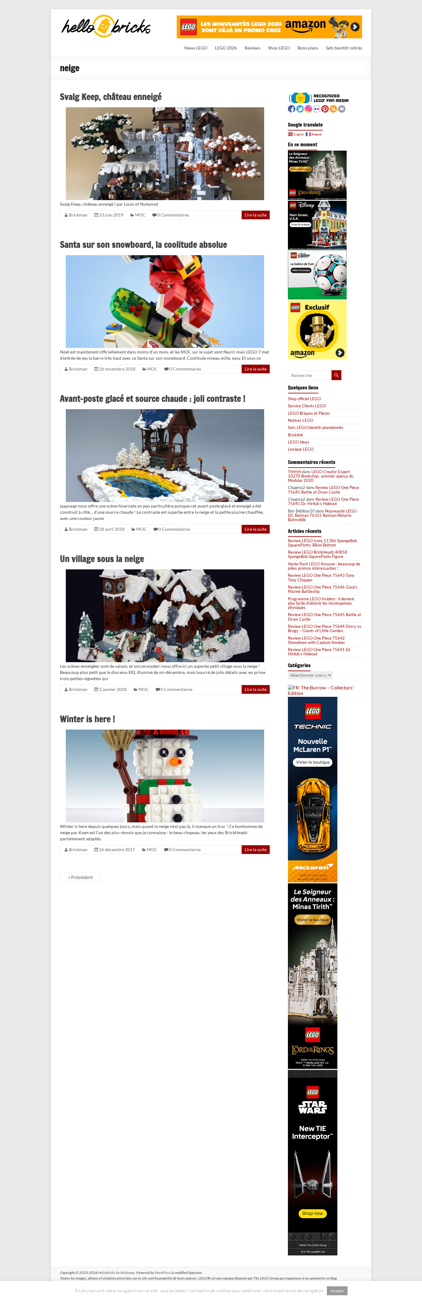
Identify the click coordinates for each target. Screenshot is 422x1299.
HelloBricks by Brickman (116, 1272)
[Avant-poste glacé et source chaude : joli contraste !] (165, 411)
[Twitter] (300, 108)
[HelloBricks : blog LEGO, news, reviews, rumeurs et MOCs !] (106, 16)
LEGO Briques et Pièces (309, 413)
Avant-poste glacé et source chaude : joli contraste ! (152, 398)
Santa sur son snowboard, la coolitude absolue (143, 244)
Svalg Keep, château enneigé (111, 96)
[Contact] (341, 108)
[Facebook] (291, 108)
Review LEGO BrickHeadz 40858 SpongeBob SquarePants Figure (317, 554)
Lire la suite (256, 214)
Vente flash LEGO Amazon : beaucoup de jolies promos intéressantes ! (324, 566)
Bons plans (308, 47)
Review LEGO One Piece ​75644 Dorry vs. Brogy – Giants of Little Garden (325, 628)
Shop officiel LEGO (304, 398)
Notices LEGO (300, 420)
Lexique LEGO (301, 449)
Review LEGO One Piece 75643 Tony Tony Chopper (321, 577)
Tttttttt (294, 471)
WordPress (163, 1272)
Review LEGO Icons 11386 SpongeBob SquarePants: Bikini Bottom (322, 542)
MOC (140, 214)
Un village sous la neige (102, 558)
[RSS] (333, 108)
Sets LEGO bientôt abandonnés (315, 427)
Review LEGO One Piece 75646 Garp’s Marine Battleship (322, 589)
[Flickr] (316, 108)
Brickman (78, 214)
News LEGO (195, 47)
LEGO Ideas (298, 441)
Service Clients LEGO (307, 405)
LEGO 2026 (226, 47)
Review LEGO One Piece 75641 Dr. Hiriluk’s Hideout (323, 501)
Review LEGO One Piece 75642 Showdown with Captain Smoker (316, 640)
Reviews (252, 47)
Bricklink (295, 434)
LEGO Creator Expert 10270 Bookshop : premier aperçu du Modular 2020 (320, 476)
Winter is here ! (87, 719)
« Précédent (80, 877)
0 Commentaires (173, 214)
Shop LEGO (279, 47)
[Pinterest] (325, 108)
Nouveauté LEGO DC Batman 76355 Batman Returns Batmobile (322, 515)
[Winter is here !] (165, 732)
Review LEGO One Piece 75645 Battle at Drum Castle (323, 489)
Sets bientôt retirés (344, 47)
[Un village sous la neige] (165, 572)
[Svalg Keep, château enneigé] (165, 110)
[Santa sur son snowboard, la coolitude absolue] (165, 257)
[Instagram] (308, 108)
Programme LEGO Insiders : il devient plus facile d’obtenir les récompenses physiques (321, 603)
